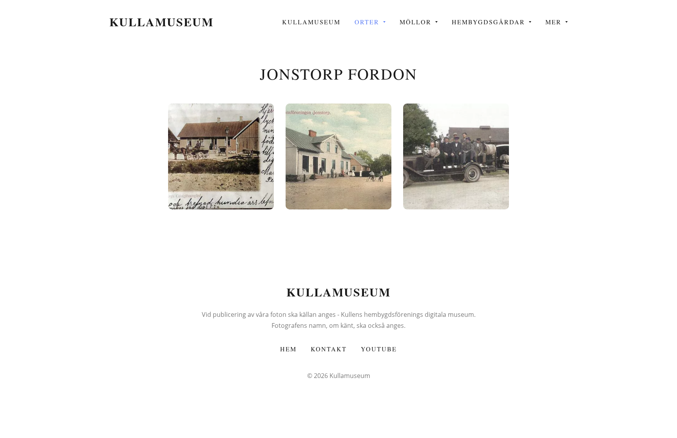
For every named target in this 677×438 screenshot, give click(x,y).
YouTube (379, 349)
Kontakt (329, 349)
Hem (288, 349)
